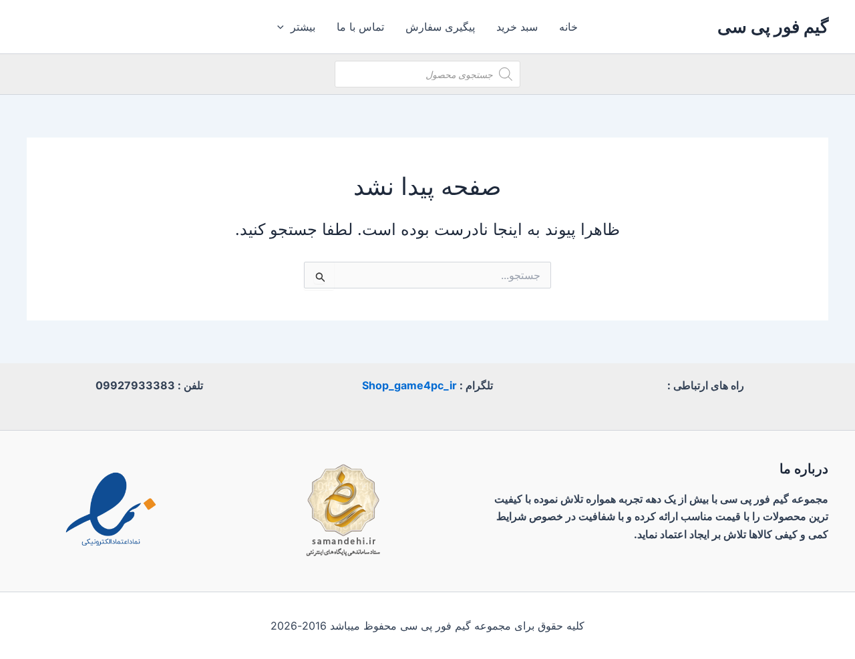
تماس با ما (360, 26)
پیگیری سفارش (440, 26)
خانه (568, 26)
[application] (284, 26)
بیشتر (303, 26)
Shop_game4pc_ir (409, 385)
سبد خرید (517, 26)
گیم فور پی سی (772, 26)
